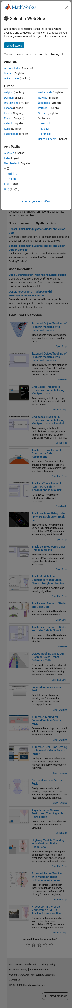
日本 (6, 184)
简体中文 (12, 173)
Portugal (43, 107)
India (7, 158)
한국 (6, 189)
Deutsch (46, 123)
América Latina (12, 68)
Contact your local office (36, 201)
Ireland (8, 123)
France (8, 118)
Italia (7, 128)
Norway (42, 97)
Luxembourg (11, 133)
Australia (9, 153)
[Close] (66, 7)
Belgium (8, 92)
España (8, 107)
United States (11, 78)
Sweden (42, 113)
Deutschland (11, 102)
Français (46, 133)
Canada (8, 73)
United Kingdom (47, 138)
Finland (8, 113)
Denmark (9, 97)
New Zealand (11, 163)
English (45, 128)
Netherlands (45, 92)
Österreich (44, 102)
